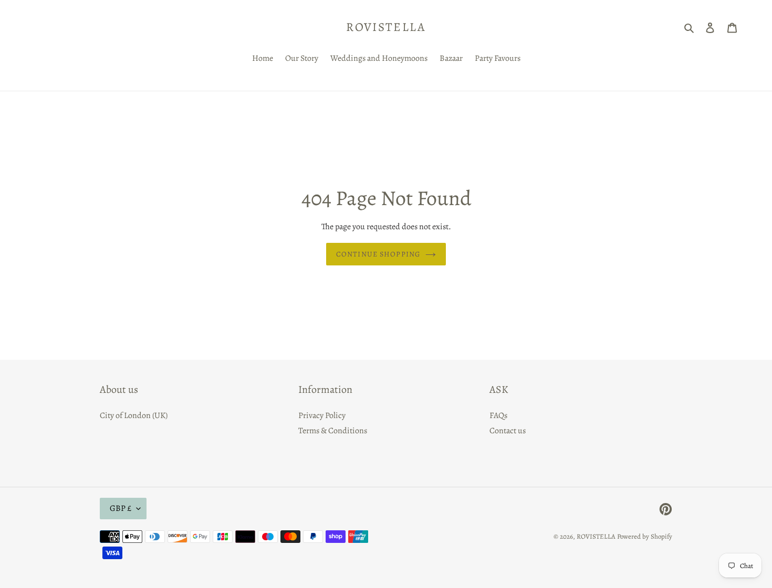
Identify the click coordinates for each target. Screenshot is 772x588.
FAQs (498, 415)
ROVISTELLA (385, 27)
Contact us (507, 430)
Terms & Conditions (332, 430)
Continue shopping (378, 254)
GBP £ (120, 508)
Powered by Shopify (644, 536)
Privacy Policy (322, 415)
